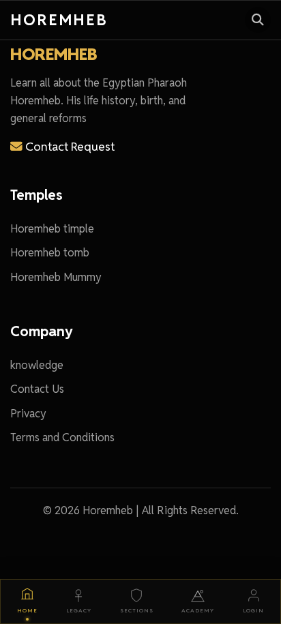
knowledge (36, 365)
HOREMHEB (53, 54)
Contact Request (69, 146)
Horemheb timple (52, 229)
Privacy (28, 413)
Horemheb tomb (49, 253)
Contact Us (37, 389)
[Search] (258, 20)
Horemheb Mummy (56, 277)
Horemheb (59, 19)
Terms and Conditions (62, 437)
